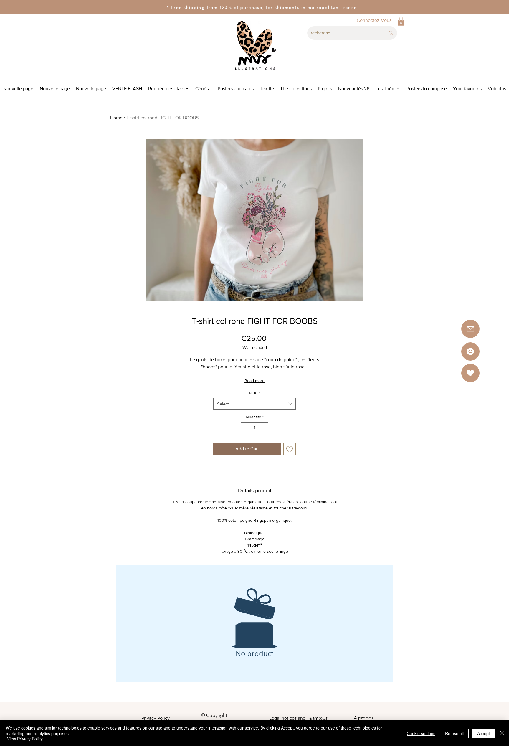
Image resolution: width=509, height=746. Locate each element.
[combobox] (254, 404)
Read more (254, 380)
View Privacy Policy (25, 739)
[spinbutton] (254, 428)
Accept (483, 733)
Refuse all (454, 733)
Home (116, 117)
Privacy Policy (155, 718)
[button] (401, 21)
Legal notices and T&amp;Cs (298, 718)
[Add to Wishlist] (289, 449)
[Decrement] (245, 428)
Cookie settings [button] (421, 733)
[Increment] (263, 428)
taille (254, 392)
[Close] (501, 733)
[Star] (470, 351)
